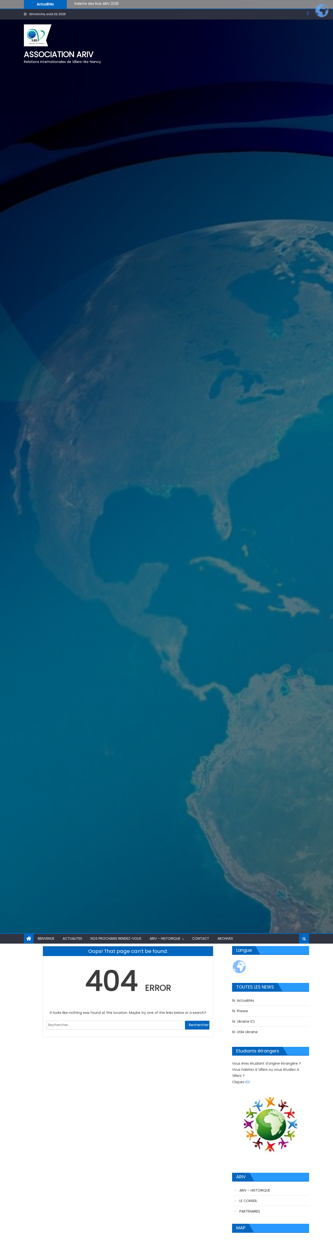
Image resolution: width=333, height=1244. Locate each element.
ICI (247, 1082)
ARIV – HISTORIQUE (165, 938)
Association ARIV (59, 54)
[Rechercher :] (116, 1024)
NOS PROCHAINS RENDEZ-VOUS (115, 938)
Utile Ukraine (247, 1032)
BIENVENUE (46, 938)
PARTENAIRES (249, 1211)
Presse (242, 1011)
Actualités (245, 1000)
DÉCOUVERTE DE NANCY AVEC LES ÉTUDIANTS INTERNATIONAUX (125, 3)
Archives (225, 938)
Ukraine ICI (246, 1021)
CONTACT (200, 938)
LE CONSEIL (248, 1200)
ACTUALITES (72, 938)
